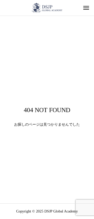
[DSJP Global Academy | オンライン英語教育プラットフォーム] (47, 8)
